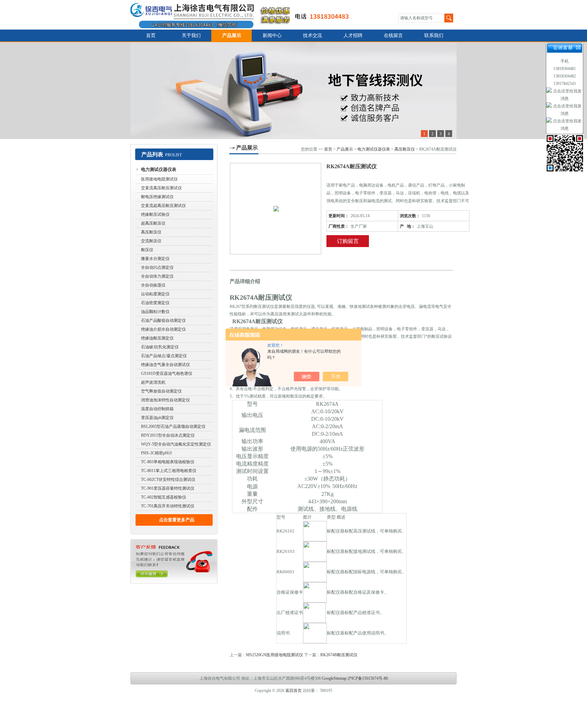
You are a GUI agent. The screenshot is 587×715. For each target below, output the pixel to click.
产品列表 (152, 154)
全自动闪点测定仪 (157, 267)
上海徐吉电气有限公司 (243, 15)
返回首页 (293, 690)
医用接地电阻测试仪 (159, 179)
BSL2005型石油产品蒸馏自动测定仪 (173, 426)
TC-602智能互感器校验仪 (163, 497)
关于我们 (191, 35)
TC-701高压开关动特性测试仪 (167, 506)
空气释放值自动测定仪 (161, 391)
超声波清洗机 (153, 382)
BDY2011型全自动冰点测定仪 (168, 435)
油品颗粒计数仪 (155, 311)
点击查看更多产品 (176, 519)
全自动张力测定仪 (157, 276)
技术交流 (312, 35)
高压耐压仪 (151, 232)
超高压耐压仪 (153, 223)
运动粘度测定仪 (155, 294)
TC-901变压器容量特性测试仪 (167, 488)
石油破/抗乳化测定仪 (160, 347)
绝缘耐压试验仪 (155, 214)
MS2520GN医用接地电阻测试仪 (274, 654)
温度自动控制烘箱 (157, 408)
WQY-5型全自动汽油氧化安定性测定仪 (176, 444)
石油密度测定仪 (155, 302)
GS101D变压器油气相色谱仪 (166, 373)
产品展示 (231, 35)
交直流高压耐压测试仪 (161, 188)
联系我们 (433, 35)
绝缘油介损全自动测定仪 (163, 329)
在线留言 (393, 35)
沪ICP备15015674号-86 (368, 678)
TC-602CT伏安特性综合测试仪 (168, 479)
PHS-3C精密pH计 (156, 453)
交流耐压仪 (151, 241)
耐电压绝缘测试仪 (157, 196)
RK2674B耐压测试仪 (338, 654)
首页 (151, 35)
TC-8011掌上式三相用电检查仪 (168, 470)
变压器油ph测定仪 (157, 417)
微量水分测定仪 (155, 258)
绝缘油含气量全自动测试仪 (165, 364)
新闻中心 (272, 35)
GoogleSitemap (334, 678)
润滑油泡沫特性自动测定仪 (165, 400)
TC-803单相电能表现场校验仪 (167, 461)
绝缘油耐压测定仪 (157, 338)
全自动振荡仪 (153, 285)
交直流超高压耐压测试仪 (163, 205)
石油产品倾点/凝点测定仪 (164, 355)
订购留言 (348, 241)
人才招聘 (352, 35)
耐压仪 (147, 249)
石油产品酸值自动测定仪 (163, 320)
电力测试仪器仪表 (158, 169)
